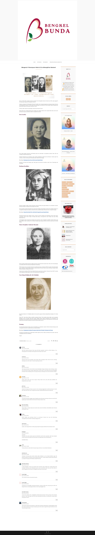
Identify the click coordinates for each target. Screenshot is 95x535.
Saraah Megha (24, 474)
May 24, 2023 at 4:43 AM (25, 503)
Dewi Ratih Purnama (25, 491)
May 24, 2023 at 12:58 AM (25, 454)
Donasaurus (24, 395)
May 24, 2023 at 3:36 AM (25, 483)
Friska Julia (23, 376)
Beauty (71, 191)
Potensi (63, 187)
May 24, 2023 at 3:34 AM (25, 475)
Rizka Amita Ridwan (25, 404)
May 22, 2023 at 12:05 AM (25, 348)
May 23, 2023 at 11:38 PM (25, 446)
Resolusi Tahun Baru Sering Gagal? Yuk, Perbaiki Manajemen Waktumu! (70, 231)
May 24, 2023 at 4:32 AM (25, 493)
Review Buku (64, 196)
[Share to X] (53, 341)
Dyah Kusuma (24, 423)
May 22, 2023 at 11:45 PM (25, 387)
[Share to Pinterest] (55, 341)
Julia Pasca (23, 386)
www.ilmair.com (24, 453)
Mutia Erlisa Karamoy (25, 463)
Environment (64, 191)
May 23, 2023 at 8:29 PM (25, 433)
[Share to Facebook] (51, 341)
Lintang (23, 414)
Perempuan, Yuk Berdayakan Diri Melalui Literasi (70, 227)
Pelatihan (69, 185)
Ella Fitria (23, 347)
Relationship (64, 189)
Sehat (63, 185)
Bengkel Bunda (68, 235)
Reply (56, 353)
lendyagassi (24, 431)
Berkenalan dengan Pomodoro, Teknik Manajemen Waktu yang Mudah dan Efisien (68, 216)
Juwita (23, 444)
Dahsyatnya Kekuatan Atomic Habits (69, 240)
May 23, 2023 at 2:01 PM (25, 406)
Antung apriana (24, 502)
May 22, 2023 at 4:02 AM (25, 367)
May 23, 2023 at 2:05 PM (25, 415)
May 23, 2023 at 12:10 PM (25, 396)
